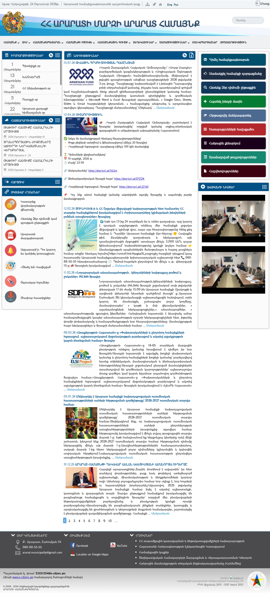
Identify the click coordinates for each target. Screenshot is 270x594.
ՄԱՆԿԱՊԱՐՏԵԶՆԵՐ (204, 42)
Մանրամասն (165, 108)
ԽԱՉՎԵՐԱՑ (31, 77)
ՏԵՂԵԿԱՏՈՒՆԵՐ (143, 42)
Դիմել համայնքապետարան (228, 59)
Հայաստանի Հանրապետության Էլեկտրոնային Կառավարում (182, 546)
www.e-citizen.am (23, 577)
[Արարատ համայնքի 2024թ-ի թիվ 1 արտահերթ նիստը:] (235, 226)
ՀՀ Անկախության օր (36, 88)
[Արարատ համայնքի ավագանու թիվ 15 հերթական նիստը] (235, 278)
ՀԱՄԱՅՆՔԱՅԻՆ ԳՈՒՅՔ (112, 42)
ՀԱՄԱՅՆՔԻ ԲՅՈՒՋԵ (79, 42)
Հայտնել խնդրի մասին (224, 101)
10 (110, 521)
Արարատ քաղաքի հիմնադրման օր (35, 110)
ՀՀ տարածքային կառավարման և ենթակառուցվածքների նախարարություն (191, 541)
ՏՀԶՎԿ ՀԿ (238, 578)
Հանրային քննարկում (223, 143)
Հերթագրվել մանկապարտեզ (229, 115)
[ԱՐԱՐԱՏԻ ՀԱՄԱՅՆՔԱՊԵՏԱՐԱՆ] (13, 33)
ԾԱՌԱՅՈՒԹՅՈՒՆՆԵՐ (173, 42)
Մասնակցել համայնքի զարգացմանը (234, 73)
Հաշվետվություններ (222, 171)
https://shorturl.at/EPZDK (129, 178)
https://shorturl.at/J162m (102, 170)
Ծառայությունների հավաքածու (230, 129)
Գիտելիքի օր (31, 66)
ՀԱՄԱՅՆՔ (10, 42)
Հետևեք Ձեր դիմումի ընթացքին (231, 87)
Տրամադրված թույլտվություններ (231, 157)
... (116, 521)
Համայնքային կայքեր (154, 552)
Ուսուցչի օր (30, 99)
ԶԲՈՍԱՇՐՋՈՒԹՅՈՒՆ (233, 42)
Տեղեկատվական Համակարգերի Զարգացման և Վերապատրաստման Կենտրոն (195, 558)
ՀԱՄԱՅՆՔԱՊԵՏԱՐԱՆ (47, 42)
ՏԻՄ (24, 42)
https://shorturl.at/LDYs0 (133, 187)
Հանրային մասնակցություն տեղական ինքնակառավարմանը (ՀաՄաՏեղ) (190, 563)
